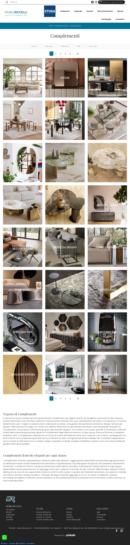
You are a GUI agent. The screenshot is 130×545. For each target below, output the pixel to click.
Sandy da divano (107, 247)
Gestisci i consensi (26, 543)
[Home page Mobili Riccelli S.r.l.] (16, 13)
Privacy (4, 543)
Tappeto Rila (65, 289)
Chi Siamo (10, 509)
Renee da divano (65, 247)
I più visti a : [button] (94, 46)
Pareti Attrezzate (73, 519)
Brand (120, 11)
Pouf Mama (22, 289)
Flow (22, 205)
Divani (69, 512)
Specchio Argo (107, 205)
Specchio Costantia (65, 374)
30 (78, 53)
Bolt (65, 162)
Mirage (65, 120)
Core (107, 162)
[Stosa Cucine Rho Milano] (50, 11)
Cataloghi (106, 19)
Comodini (101, 519)
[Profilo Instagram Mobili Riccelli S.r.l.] (96, 2)
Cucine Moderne (43, 512)
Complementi (75, 26)
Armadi (100, 517)
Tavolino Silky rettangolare (22, 247)
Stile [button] (78, 46)
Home (51, 26)
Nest (107, 77)
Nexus (65, 205)
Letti (98, 512)
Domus (107, 120)
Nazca (22, 120)
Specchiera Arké (107, 374)
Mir (22, 162)
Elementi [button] (49, 46)
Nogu (22, 77)
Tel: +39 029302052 (89, 528)
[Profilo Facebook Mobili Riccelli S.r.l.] (92, 2)
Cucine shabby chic (44, 519)
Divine (65, 77)
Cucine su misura (43, 517)
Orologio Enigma (22, 374)
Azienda (78, 11)
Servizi (90, 11)
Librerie (70, 517)
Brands (9, 517)
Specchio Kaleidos (65, 332)
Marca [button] (34, 46)
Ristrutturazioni (105, 11)
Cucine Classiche (43, 514)
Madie (69, 514)
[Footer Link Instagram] (121, 530)
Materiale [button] (65, 46)
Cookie (12, 543)
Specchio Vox (22, 332)
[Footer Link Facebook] (116, 530)
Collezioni (65, 11)
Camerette (101, 514)
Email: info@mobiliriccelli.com (111, 528)
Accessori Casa (61, 26)
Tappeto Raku (107, 289)
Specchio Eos (107, 332)
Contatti (120, 19)
